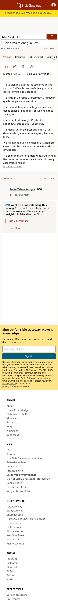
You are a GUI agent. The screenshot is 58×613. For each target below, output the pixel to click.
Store (10, 422)
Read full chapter (12, 166)
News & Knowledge (18, 410)
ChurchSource (15, 514)
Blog (9, 426)
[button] (53, 5)
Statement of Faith (17, 414)
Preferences (13, 599)
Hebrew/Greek (35, 56)
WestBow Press (15, 535)
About (10, 406)
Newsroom (13, 430)
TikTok (10, 571)
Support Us (13, 434)
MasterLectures (15, 543)
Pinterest (12, 567)
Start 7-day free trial (19, 220)
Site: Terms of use (17, 487)
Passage (7, 56)
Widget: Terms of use (18, 491)
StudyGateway (15, 510)
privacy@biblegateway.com (15, 386)
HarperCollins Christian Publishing (26, 519)
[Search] (52, 37)
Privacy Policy (9, 383)
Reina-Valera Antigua (22, 189)
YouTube (11, 579)
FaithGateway (14, 506)
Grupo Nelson (14, 523)
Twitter (11, 575)
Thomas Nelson (15, 531)
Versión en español (17, 594)
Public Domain (21, 194)
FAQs (9, 450)
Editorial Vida (14, 527)
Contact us (13, 466)
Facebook (12, 558)
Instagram (12, 563)
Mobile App (13, 418)
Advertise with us (16, 462)
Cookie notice (14, 483)
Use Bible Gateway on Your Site (24, 458)
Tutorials (12, 454)
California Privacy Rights (21, 474)
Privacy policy (15, 470)
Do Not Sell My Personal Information (28, 479)
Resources (19, 56)
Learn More (14, 228)
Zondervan (13, 539)
